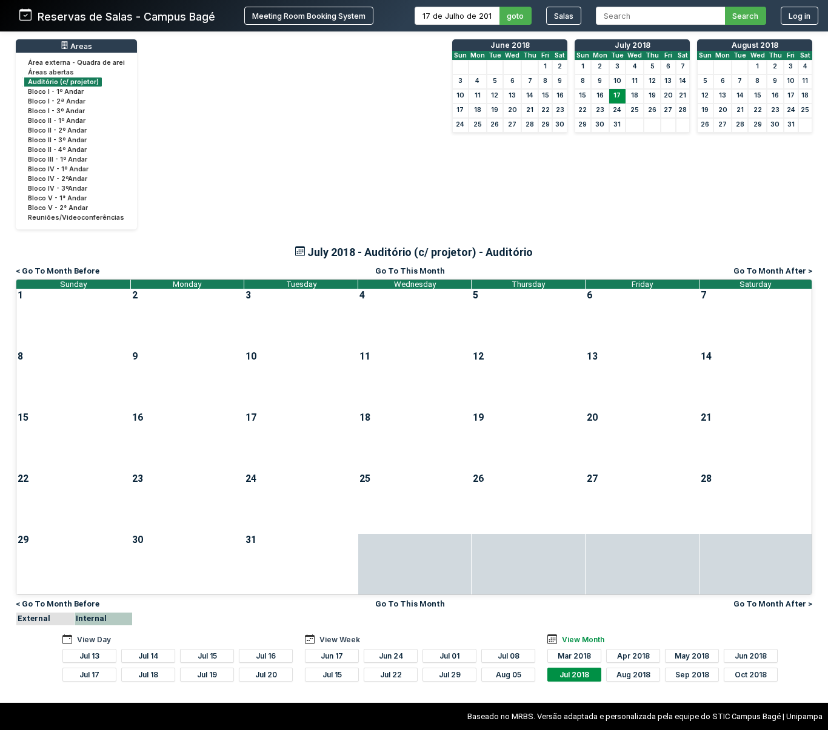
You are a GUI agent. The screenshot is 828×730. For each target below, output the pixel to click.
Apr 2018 (633, 655)
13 (512, 95)
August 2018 (755, 45)
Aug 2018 (633, 674)
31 (617, 124)
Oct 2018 (751, 674)
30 (559, 124)
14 (529, 95)
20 (512, 110)
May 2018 (692, 655)
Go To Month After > (772, 270)
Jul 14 (148, 655)
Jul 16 (266, 655)
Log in (799, 16)
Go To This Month (410, 270)
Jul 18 (148, 674)
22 (545, 110)
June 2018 (510, 45)
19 (494, 110)
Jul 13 (89, 655)
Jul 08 (508, 655)
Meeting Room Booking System (309, 16)
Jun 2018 (751, 655)
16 (560, 95)
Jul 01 (449, 655)
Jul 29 (450, 674)
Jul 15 (207, 655)
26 (494, 124)
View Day (94, 639)
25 (477, 124)
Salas (563, 16)
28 (530, 124)
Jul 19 (207, 674)
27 (512, 124)
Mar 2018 (574, 655)
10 (460, 95)
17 (460, 110)
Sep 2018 (692, 674)
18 (477, 110)
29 (545, 124)
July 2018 (632, 45)
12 (494, 95)
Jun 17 (332, 655)
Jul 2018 (574, 674)
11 (478, 95)
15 (545, 95)
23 (560, 110)
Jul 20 (266, 674)
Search (745, 16)
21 (529, 110)
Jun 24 (391, 655)
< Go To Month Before (57, 270)
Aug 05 (508, 674)
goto (515, 16)
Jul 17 (89, 674)
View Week (339, 639)
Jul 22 (391, 674)
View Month (583, 639)
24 (460, 124)
